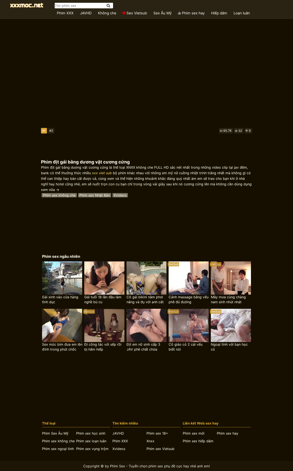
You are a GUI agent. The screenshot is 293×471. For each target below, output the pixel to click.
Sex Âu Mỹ (162, 13)
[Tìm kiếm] (109, 6)
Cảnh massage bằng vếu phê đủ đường (188, 299)
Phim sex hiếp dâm (198, 441)
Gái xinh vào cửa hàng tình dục (60, 299)
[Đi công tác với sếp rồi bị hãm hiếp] (104, 325)
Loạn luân (242, 13)
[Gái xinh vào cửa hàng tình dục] (62, 278)
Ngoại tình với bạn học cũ (229, 346)
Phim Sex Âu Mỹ (55, 433)
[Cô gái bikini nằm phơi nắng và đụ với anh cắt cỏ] (146, 278)
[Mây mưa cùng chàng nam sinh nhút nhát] (231, 278)
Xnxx (150, 441)
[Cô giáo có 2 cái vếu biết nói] (189, 325)
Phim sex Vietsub (160, 449)
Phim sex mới (193, 433)
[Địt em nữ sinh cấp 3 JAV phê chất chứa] (146, 325)
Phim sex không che (59, 195)
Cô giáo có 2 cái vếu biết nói (185, 346)
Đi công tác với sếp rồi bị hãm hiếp (102, 346)
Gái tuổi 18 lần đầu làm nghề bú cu (102, 299)
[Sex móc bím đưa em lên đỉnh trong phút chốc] (62, 325)
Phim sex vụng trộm (92, 449)
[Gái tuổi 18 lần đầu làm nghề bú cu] (104, 278)
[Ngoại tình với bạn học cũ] (231, 325)
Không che (107, 13)
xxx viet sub (102, 173)
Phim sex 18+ (157, 433)
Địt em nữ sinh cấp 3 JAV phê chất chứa (143, 346)
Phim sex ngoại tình (58, 449)
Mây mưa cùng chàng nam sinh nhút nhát (228, 299)
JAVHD (86, 13)
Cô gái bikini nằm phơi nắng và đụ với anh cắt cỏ (145, 299)
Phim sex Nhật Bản (94, 195)
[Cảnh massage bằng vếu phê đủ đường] (189, 278)
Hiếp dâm (219, 13)
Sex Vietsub (137, 13)
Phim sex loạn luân (91, 441)
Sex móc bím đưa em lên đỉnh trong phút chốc (62, 346)
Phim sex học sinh (90, 433)
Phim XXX (65, 13)
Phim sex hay (193, 13)
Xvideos (120, 195)
